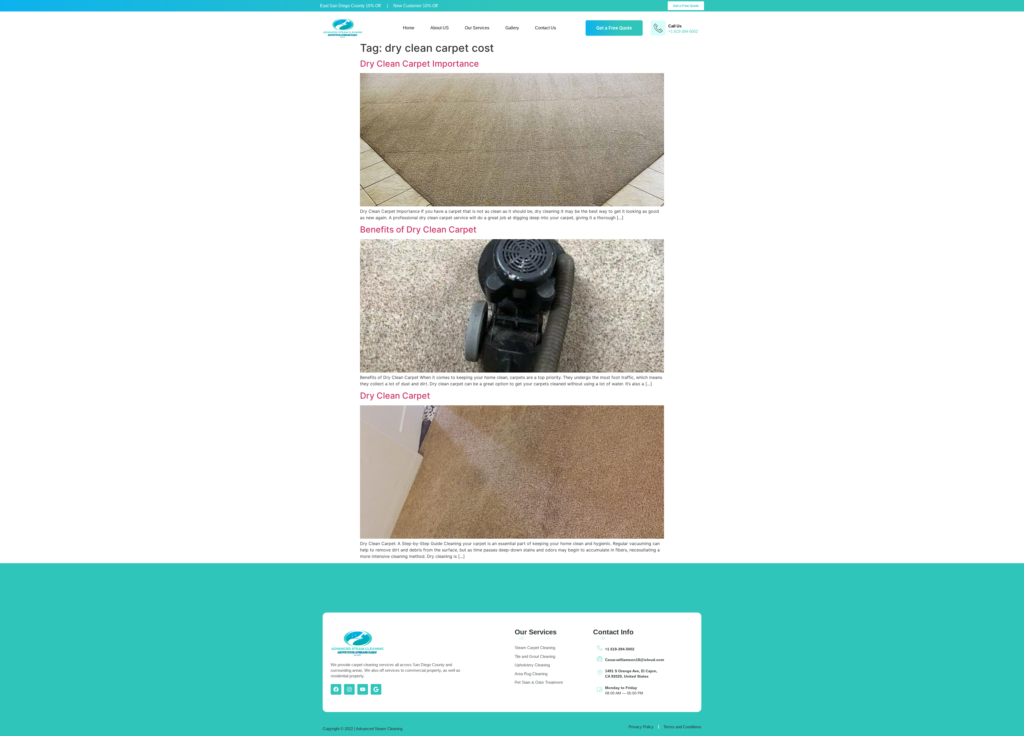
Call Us (675, 26)
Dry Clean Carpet (395, 395)
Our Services (477, 28)
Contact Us (545, 28)
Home (408, 28)
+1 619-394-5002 (619, 649)
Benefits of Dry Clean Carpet (418, 229)
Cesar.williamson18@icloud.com (634, 660)
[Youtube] (362, 689)
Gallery (512, 28)
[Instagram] (349, 689)
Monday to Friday (621, 688)
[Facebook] (336, 689)
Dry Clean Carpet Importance (419, 63)
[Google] (376, 689)
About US (439, 28)
